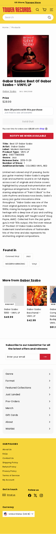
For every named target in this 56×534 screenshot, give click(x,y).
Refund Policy (9, 466)
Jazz (28, 256)
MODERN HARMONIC (15, 264)
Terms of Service (11, 475)
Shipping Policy (10, 462)
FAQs (5, 453)
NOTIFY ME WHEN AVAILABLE (28, 136)
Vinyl (34, 264)
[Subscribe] (45, 357)
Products (15, 27)
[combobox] (28, 17)
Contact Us (8, 458)
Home (5, 27)
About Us (7, 449)
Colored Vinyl (12, 256)
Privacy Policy (9, 471)
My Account (8, 479)
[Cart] (44, 9)
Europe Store (33, 2)
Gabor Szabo (9, 91)
